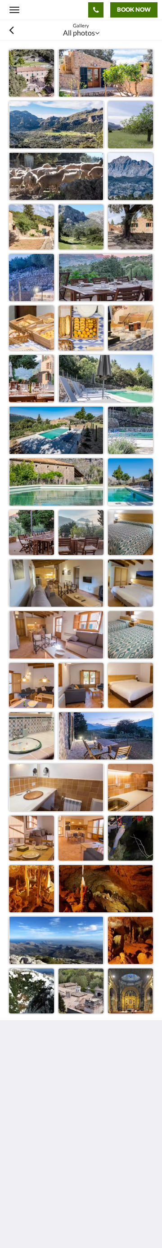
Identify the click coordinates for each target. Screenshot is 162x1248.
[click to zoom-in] (31, 71)
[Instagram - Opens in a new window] (43, 1146)
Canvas (58, 1209)
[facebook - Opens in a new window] (18, 1146)
